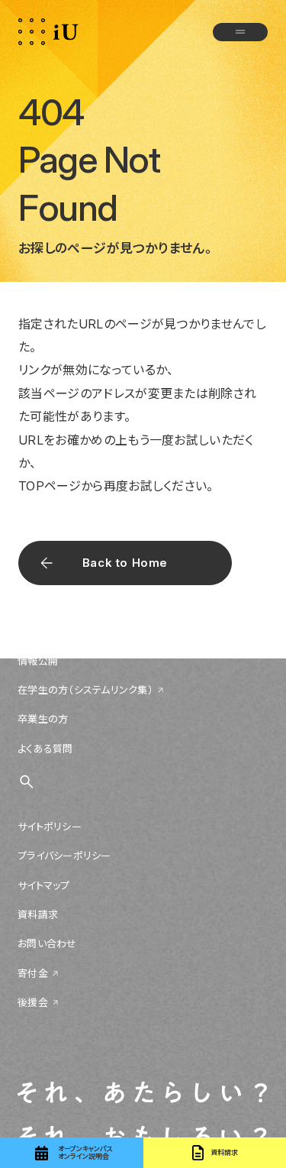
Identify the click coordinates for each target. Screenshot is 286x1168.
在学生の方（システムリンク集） (85, 689)
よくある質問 (45, 748)
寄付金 (33, 973)
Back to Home (125, 562)
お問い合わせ (47, 943)
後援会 (33, 1002)
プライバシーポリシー (64, 855)
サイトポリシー (50, 826)
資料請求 (38, 914)
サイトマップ (44, 885)
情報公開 (38, 660)
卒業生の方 (43, 718)
